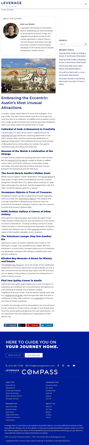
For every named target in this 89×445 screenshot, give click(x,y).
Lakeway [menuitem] (48, 396)
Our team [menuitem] (49, 409)
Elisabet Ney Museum (14, 265)
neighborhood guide (14, 295)
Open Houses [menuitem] (10, 412)
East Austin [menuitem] (49, 388)
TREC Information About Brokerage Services (48, 437)
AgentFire (66, 441)
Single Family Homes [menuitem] (12, 415)
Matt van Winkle (8, 9)
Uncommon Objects (27, 199)
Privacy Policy (25, 441)
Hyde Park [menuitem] (49, 393)
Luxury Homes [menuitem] (10, 420)
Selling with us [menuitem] (10, 388)
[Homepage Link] (11, 4)
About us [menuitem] (49, 407)
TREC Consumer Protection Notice (17, 437)
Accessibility (48, 441)
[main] (44, 170)
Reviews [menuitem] (48, 412)
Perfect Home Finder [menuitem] (12, 393)
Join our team (33, 355)
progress (35, 229)
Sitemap (40, 441)
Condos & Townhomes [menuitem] (13, 417)
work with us (14, 355)
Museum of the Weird (17, 160)
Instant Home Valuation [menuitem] (13, 391)
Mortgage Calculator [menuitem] (12, 399)
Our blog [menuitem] (48, 415)
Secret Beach (47, 177)
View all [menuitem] (48, 399)
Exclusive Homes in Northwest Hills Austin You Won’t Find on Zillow (72, 81)
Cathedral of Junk (9, 136)
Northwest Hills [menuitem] (51, 391)
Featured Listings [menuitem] (11, 409)
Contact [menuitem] (48, 417)
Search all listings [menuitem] (11, 407)
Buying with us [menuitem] (10, 385)
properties (38, 298)
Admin (33, 441)
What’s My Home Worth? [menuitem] (14, 396)
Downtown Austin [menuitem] (51, 385)
